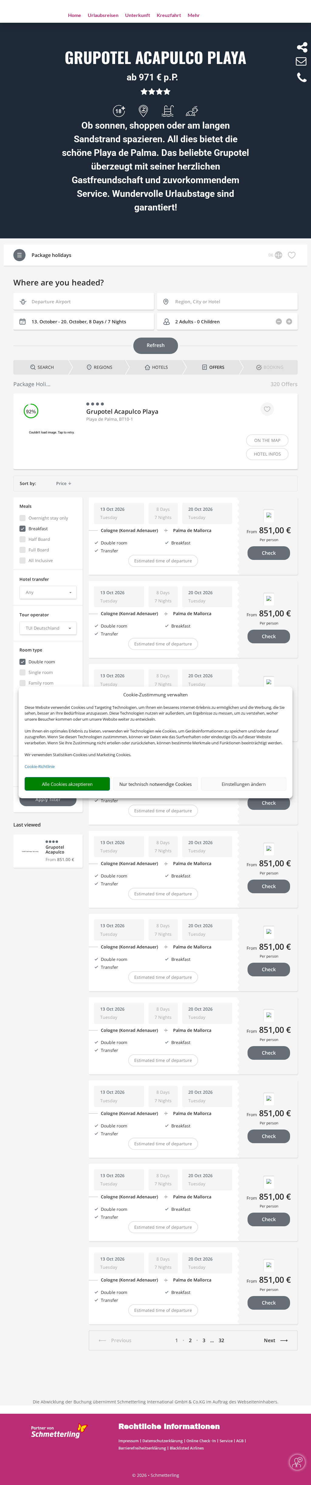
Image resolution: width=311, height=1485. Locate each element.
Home (74, 15)
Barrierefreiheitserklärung (142, 1447)
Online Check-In (201, 1440)
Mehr (194, 15)
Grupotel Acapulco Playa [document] (155, 58)
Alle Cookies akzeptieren (67, 784)
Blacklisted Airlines (187, 1447)
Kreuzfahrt (169, 15)
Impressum (128, 1440)
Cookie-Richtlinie (40, 766)
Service (226, 1440)
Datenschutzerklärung (162, 1440)
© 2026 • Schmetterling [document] (155, 1475)
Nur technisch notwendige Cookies (155, 784)
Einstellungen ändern (244, 784)
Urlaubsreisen (103, 15)
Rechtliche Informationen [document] (169, 1426)
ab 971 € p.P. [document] (152, 77)
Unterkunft (137, 15)
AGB (240, 1440)
